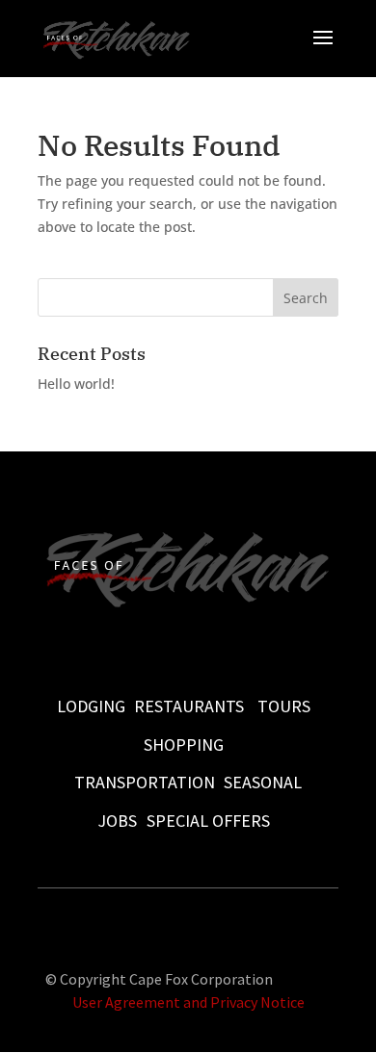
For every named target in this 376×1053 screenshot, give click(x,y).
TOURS (283, 706)
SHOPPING (184, 744)
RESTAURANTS (189, 706)
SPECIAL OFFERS (208, 820)
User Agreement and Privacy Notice (188, 1002)
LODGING (91, 706)
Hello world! (76, 383)
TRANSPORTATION (144, 782)
